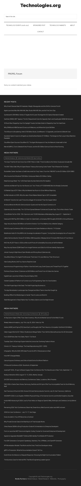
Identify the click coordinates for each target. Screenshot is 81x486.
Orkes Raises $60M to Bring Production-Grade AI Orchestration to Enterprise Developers (31, 426)
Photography (62, 479)
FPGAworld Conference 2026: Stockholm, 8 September (21, 365)
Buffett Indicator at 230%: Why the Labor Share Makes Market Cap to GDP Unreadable (30, 195)
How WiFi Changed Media (12, 356)
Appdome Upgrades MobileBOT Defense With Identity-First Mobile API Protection (29, 436)
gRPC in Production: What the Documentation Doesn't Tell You (23, 450)
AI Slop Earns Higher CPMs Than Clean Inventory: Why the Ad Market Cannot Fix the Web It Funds (34, 318)
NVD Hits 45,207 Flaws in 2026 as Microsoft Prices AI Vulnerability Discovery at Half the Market (33, 243)
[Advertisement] (40, 50)
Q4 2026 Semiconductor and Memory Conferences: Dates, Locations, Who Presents (30, 379)
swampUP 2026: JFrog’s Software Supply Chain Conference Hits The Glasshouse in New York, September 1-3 (38, 370)
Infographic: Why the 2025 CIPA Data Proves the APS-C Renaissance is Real (27, 351)
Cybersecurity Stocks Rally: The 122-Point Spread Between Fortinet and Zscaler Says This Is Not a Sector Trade (38, 209)
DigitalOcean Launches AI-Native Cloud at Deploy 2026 (20, 276)
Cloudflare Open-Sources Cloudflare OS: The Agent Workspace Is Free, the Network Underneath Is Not (35, 142)
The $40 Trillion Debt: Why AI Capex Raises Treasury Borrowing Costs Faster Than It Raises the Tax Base (36, 166)
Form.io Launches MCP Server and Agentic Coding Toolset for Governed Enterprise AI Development (34, 431)
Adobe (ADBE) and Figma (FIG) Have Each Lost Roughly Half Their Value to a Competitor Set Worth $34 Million (38, 327)
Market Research (43, 479)
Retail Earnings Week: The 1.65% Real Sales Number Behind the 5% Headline (27, 181)
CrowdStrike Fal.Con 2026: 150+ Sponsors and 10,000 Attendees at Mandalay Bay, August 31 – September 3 (37, 214)
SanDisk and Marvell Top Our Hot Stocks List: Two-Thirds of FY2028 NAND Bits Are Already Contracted (36, 185)
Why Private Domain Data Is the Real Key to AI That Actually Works (24, 422)
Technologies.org (40, 5)
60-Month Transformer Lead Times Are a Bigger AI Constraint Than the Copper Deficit (30, 200)
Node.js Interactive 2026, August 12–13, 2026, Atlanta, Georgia (23, 375)
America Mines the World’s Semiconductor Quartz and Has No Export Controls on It (30, 205)
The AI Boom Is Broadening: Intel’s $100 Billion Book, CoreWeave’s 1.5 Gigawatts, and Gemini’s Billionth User (37, 132)
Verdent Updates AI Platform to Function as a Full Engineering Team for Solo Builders (30, 281)
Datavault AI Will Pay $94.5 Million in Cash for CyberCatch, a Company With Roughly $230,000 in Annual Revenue (38, 219)
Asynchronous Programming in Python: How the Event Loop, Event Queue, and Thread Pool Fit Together (36, 266)
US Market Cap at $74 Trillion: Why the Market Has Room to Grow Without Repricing (30, 190)
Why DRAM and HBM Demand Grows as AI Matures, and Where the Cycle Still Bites (29, 127)
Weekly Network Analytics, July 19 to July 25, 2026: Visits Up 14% (24, 322)
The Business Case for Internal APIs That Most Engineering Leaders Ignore (27, 460)
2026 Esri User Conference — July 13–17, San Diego (20, 412)
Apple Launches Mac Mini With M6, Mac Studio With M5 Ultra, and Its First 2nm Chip (29, 110)
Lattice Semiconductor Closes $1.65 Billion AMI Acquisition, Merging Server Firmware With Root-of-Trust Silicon (38, 238)
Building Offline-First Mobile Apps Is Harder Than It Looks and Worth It (25, 295)
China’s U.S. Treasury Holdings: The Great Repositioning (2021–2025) (25, 346)
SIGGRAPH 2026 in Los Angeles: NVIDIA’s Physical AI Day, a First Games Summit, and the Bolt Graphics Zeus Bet (38, 396)
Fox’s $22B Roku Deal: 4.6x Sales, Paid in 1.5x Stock (20, 337)
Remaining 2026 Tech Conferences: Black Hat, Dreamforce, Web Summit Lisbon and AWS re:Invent (34, 407)
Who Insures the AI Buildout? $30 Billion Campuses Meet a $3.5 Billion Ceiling (27, 176)
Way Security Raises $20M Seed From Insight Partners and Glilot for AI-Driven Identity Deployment (34, 247)
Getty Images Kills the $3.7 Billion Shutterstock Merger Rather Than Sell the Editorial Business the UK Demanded (38, 332)
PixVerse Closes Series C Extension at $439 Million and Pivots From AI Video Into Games (31, 271)
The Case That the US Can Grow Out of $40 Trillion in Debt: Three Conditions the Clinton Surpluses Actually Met (38, 162)
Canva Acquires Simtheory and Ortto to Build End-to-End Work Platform (26, 360)
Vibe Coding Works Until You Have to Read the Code (20, 262)
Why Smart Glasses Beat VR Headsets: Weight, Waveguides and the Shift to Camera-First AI (32, 106)
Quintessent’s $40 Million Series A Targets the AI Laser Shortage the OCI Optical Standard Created (34, 115)
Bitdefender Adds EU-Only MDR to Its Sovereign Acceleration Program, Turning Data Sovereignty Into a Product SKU (39, 233)
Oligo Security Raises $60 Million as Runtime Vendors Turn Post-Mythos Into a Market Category (33, 224)
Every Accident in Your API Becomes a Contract (18, 417)
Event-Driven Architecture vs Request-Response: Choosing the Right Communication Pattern (32, 455)
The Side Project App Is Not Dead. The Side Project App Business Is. (25, 285)
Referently (53, 479)
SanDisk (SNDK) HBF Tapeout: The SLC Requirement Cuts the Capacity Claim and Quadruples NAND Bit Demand (38, 119)
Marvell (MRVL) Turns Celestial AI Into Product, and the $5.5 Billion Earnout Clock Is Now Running (34, 146)
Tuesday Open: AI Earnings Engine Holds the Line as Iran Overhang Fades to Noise (29, 341)
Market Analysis (32, 479)
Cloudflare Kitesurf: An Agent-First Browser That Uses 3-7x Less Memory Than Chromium (31, 257)
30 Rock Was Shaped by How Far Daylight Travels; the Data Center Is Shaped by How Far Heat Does (34, 123)
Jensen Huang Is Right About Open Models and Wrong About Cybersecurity (27, 252)
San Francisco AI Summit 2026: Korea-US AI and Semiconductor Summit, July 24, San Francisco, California (37, 391)
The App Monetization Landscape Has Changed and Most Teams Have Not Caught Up (30, 290)
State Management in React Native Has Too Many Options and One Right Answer (29, 300)
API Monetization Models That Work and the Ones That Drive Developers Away (28, 445)
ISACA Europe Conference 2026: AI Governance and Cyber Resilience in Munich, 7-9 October (32, 228)
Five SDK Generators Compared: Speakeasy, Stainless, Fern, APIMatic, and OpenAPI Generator (33, 441)
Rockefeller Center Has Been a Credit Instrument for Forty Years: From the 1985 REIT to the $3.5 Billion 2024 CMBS (39, 171)
